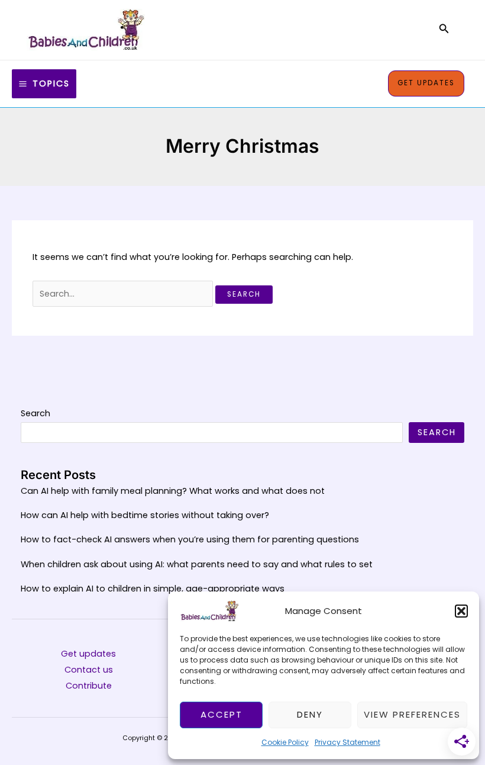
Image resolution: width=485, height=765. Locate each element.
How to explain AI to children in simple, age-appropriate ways (152, 588)
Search (35, 413)
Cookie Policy (285, 742)
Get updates (88, 654)
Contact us (88, 670)
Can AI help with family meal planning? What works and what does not (173, 491)
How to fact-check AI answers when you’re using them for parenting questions (190, 539)
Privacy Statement (347, 742)
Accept (221, 714)
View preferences (412, 714)
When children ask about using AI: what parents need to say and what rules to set (197, 564)
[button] (461, 611)
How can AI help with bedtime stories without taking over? (145, 515)
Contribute (89, 686)
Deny (310, 714)
